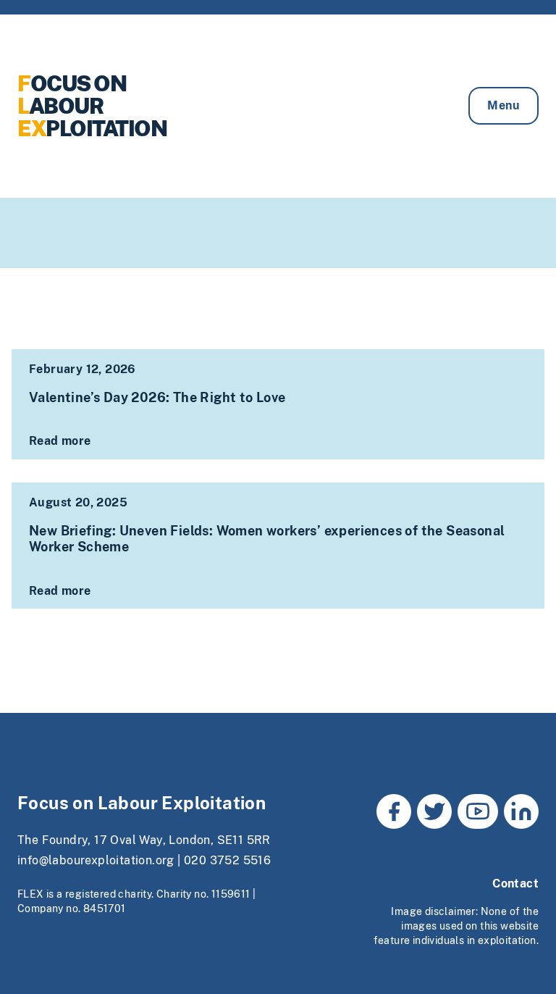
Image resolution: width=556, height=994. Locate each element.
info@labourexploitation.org (95, 860)
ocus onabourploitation (92, 105)
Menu (503, 105)
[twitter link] (434, 811)
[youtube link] (478, 811)
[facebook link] (393, 811)
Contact (515, 883)
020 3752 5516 (227, 860)
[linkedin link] (521, 811)
